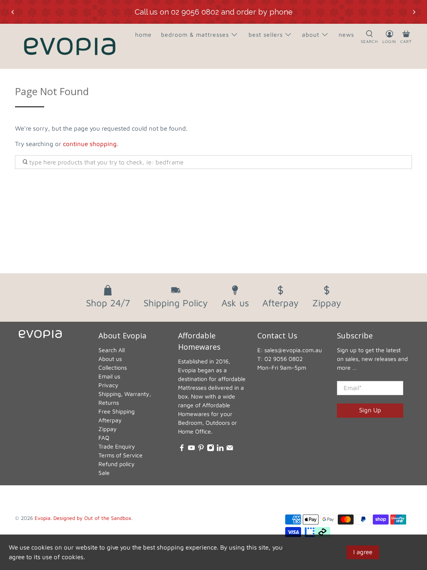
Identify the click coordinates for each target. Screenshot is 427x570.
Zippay (107, 428)
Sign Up (370, 410)
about (310, 34)
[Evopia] (70, 46)
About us (110, 358)
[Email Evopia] (230, 449)
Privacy (108, 384)
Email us (109, 376)
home (143, 34)
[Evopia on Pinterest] (201, 449)
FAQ (103, 437)
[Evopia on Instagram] (210, 449)
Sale (104, 472)
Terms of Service (120, 455)
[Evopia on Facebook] (182, 449)
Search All (111, 349)
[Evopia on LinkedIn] (220, 449)
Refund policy (116, 463)
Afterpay (110, 420)
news (346, 34)
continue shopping (90, 143)
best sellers (266, 34)
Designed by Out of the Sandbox (92, 518)
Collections (112, 367)
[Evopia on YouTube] (191, 449)
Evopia (42, 518)
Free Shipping (116, 411)
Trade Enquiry (116, 446)
